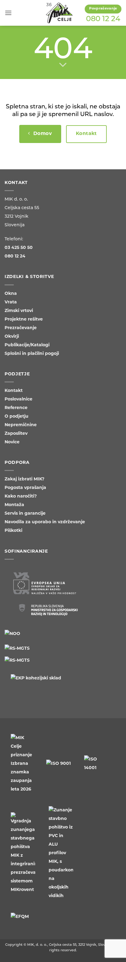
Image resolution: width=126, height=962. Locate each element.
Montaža (14, 505)
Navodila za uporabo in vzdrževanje (45, 522)
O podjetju (16, 416)
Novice (12, 442)
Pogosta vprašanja (25, 488)
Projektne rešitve (24, 319)
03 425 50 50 (19, 248)
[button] (8, 12)
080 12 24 (103, 19)
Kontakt (14, 391)
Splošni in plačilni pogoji (32, 353)
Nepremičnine (21, 425)
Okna (11, 293)
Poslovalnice (18, 399)
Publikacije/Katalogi (27, 345)
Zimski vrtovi (19, 311)
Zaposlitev (16, 433)
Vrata (11, 302)
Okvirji (12, 336)
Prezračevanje (21, 328)
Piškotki (13, 530)
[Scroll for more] (63, 65)
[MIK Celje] (59, 13)
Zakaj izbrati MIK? (24, 479)
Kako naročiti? (21, 496)
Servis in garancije (25, 513)
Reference (16, 408)
